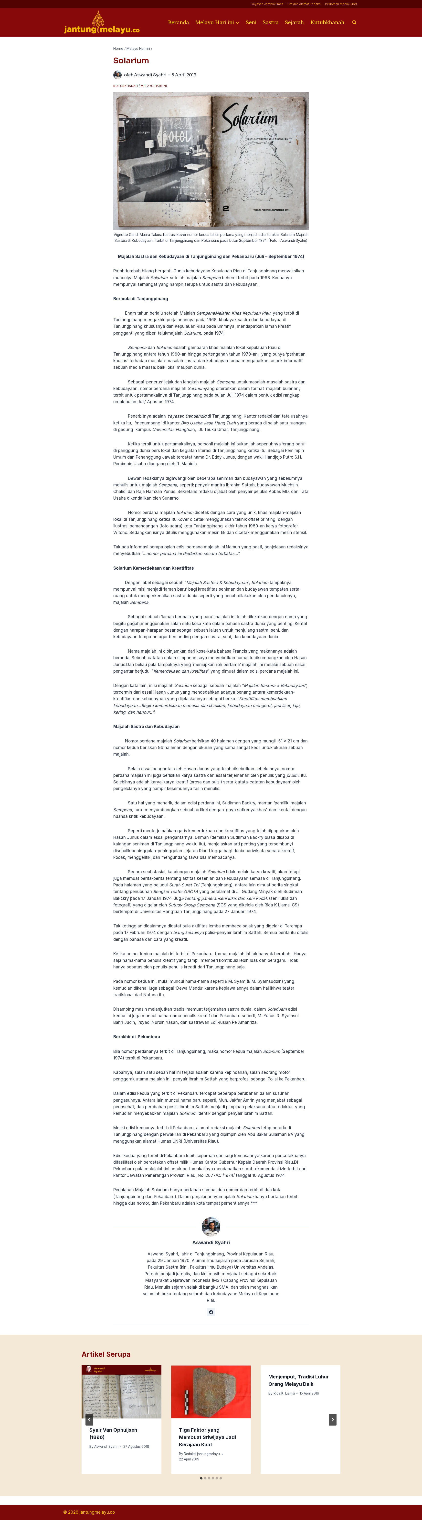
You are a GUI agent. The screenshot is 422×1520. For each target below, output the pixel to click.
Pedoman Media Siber (341, 4)
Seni (251, 22)
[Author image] (117, 75)
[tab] (201, 1478)
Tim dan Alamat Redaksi (304, 4)
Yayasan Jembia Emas (267, 4)
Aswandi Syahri (150, 75)
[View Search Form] (354, 22)
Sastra (271, 22)
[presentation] (121, 1391)
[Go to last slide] (89, 1420)
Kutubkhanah (327, 22)
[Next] (333, 1420)
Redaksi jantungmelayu (202, 1454)
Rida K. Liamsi (284, 1394)
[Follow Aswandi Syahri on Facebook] (211, 1312)
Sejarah (294, 22)
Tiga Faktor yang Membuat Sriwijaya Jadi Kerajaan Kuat (207, 1437)
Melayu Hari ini (154, 86)
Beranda (178, 22)
